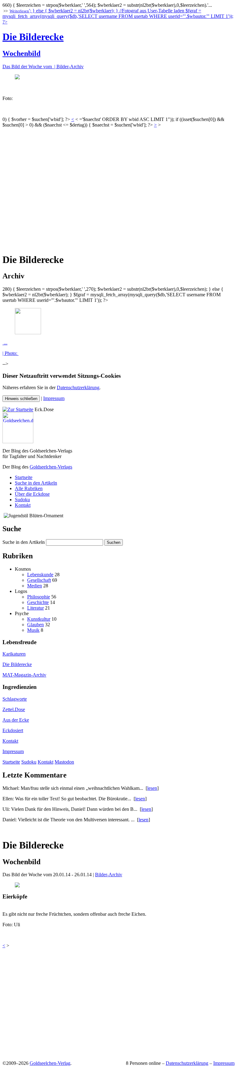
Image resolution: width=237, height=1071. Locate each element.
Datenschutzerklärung (78, 387)
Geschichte (38, 602)
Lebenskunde (40, 574)
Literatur (35, 608)
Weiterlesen (19, 11)
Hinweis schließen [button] (21, 398)
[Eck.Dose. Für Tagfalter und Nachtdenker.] (17, 409)
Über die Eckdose (32, 494)
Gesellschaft (39, 580)
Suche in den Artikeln (36, 482)
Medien (34, 585)
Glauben (35, 624)
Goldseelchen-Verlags (51, 466)
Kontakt (23, 505)
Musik (33, 630)
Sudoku (22, 499)
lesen (152, 788)
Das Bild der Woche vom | (29, 66)
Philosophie (38, 596)
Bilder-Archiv (70, 66)
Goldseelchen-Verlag (50, 1063)
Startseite (23, 477)
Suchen (113, 542)
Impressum (53, 398)
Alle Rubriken (29, 488)
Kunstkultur (38, 619)
